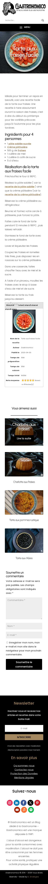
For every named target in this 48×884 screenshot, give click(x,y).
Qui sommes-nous (24, 765)
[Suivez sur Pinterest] (37, 803)
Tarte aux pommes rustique (24, 520)
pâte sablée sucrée (20, 143)
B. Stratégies (33, 876)
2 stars (26, 305)
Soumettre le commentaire (24, 664)
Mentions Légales (24, 777)
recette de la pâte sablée (19, 186)
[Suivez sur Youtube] (17, 810)
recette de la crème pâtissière (22, 194)
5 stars (13, 309)
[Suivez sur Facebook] (23, 803)
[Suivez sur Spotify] (31, 810)
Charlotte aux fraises (24, 426)
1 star (20, 305)
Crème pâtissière (17, 147)
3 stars (33, 305)
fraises (22, 150)
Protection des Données (24, 773)
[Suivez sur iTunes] (24, 810)
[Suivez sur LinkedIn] (17, 803)
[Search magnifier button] (43, 20)
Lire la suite (24, 438)
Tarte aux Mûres (24, 558)
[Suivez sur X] (30, 803)
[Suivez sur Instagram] (10, 803)
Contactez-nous (24, 769)
